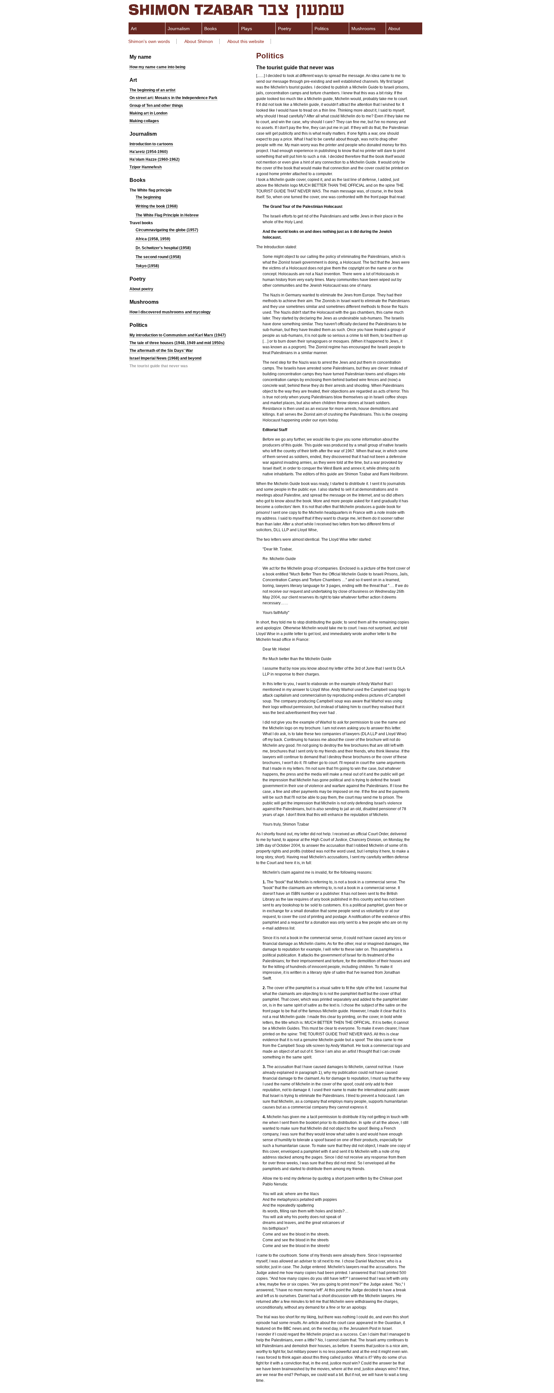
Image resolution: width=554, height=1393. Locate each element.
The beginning (148, 197)
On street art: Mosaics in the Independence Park (173, 98)
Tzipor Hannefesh (146, 167)
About (394, 28)
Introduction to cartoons (151, 144)
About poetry (141, 289)
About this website (245, 41)
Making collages (144, 121)
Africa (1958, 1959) (153, 239)
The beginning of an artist (152, 90)
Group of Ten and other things (156, 105)
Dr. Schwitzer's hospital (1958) (163, 248)
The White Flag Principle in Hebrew (167, 215)
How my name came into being (157, 67)
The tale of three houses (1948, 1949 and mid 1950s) (177, 343)
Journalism (179, 28)
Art (134, 28)
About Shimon (198, 41)
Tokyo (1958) (147, 266)
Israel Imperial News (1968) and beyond (165, 358)
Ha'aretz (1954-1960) (149, 151)
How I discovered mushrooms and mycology (170, 312)
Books (210, 28)
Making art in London (148, 113)
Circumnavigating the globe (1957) (167, 230)
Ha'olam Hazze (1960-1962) (155, 159)
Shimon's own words (149, 41)
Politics (322, 28)
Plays (246, 28)
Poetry (284, 28)
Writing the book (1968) (157, 206)
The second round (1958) (158, 257)
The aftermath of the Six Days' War (161, 350)
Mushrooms (363, 28)
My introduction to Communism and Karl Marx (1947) (178, 335)
